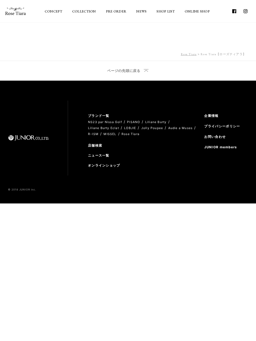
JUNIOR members (220, 147)
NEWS (141, 11)
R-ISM (93, 134)
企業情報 (211, 116)
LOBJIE (130, 128)
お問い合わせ (215, 137)
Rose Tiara (188, 54)
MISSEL (110, 134)
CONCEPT (53, 11)
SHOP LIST (165, 11)
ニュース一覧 (99, 155)
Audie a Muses (180, 128)
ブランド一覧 (99, 116)
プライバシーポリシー (222, 126)
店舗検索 (95, 145)
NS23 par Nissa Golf (105, 122)
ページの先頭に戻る (123, 71)
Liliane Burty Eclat (103, 128)
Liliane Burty (156, 122)
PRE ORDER (116, 11)
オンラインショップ (104, 165)
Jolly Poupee (152, 128)
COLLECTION (84, 11)
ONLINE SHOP (197, 11)
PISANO (133, 122)
